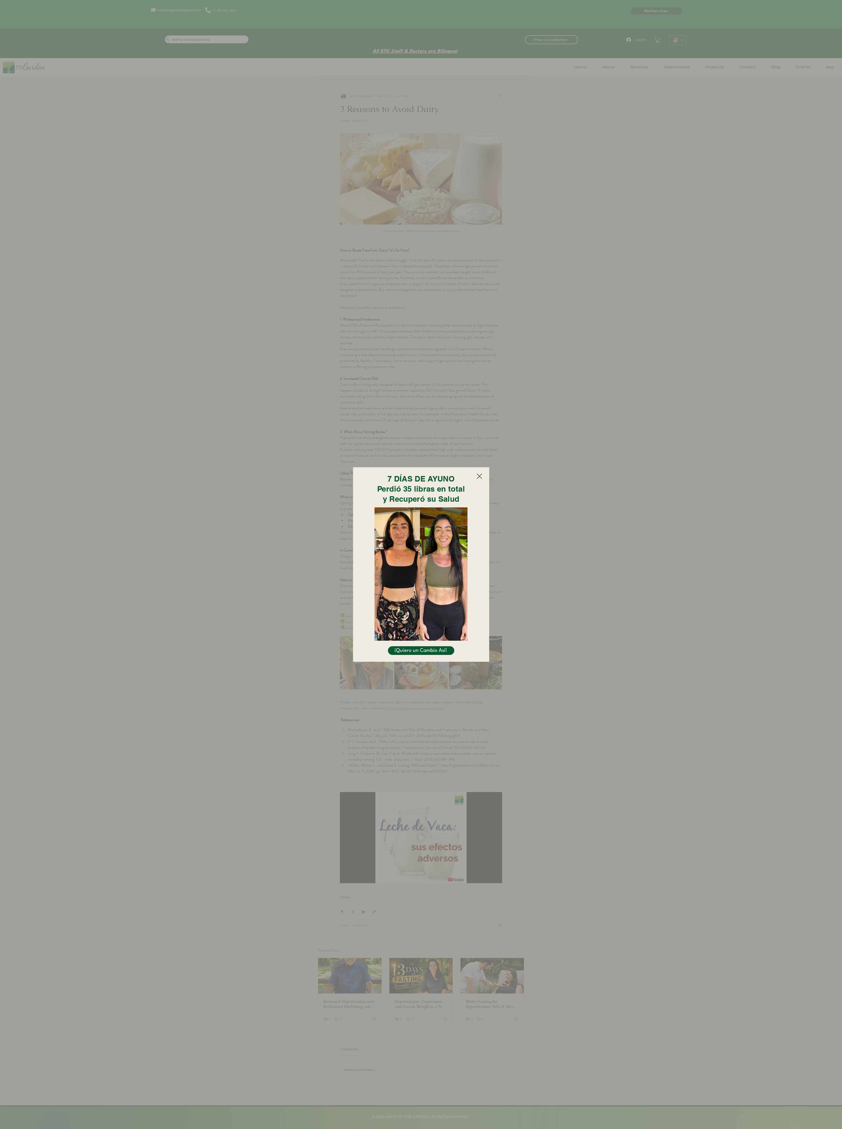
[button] (479, 476)
